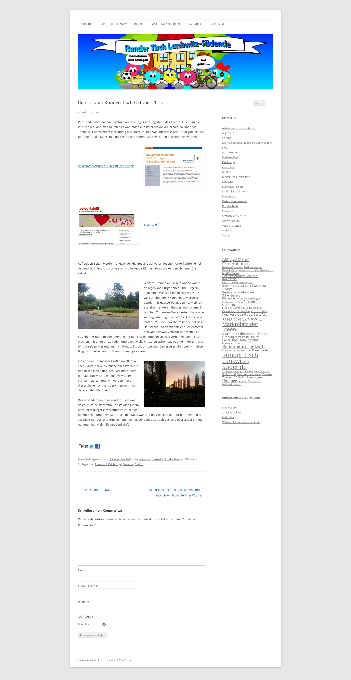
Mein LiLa (228, 417)
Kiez (264, 311)
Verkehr (242, 381)
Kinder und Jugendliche (236, 177)
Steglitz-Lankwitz (232, 412)
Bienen (227, 298)
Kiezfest (227, 172)
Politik (246, 337)
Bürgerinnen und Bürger (246, 298)
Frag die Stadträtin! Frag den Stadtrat (242, 307)
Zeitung (226, 235)
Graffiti (139, 464)
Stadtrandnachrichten (249, 374)
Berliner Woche (253, 267)
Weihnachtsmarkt (231, 384)
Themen (267, 374)
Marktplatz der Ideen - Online (245, 333)
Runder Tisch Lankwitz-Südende (122, 24)
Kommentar (87, 525)
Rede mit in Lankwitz (234, 201)
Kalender (195, 24)
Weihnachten (254, 381)
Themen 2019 (231, 377)
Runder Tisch (172, 459)
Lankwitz (157, 459)
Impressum (217, 24)
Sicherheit (229, 374)
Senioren (227, 211)
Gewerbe (128, 464)
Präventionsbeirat (231, 343)
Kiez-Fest (229, 314)
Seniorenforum (262, 371)
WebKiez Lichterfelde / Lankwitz (241, 422)
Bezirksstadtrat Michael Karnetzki (240, 277)
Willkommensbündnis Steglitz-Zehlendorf (106, 166)
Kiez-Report (246, 314)
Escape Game (230, 152)
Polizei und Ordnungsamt (240, 340)
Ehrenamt (101, 464)
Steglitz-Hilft (152, 224)
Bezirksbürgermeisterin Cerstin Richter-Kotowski (247, 271)
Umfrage (229, 380)
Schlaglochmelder (232, 371)
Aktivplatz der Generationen (239, 128)
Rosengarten (261, 350)
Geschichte (228, 167)
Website (83, 602)
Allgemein (145, 459)
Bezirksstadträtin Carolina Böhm (244, 287)
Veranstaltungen (232, 225)
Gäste (256, 310)
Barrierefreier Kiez (232, 267)
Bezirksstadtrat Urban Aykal (237, 282)
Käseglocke (231, 319)
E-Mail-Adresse (88, 586)
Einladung (252, 301)
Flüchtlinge (114, 464)
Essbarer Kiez (230, 157)
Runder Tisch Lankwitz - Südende (240, 361)
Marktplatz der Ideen (166, 24)
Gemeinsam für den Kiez (236, 311)
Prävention (229, 196)
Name (82, 570)
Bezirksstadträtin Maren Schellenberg (239, 293)
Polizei (255, 337)
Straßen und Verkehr (234, 216)
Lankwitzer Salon (232, 186)
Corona (226, 138)
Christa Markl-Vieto (232, 302)
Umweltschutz (230, 221)
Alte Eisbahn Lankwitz (94, 490)
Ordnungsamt (231, 337)
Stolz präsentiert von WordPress (112, 660)
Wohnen (227, 230)
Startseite (85, 24)
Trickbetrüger (252, 377)
